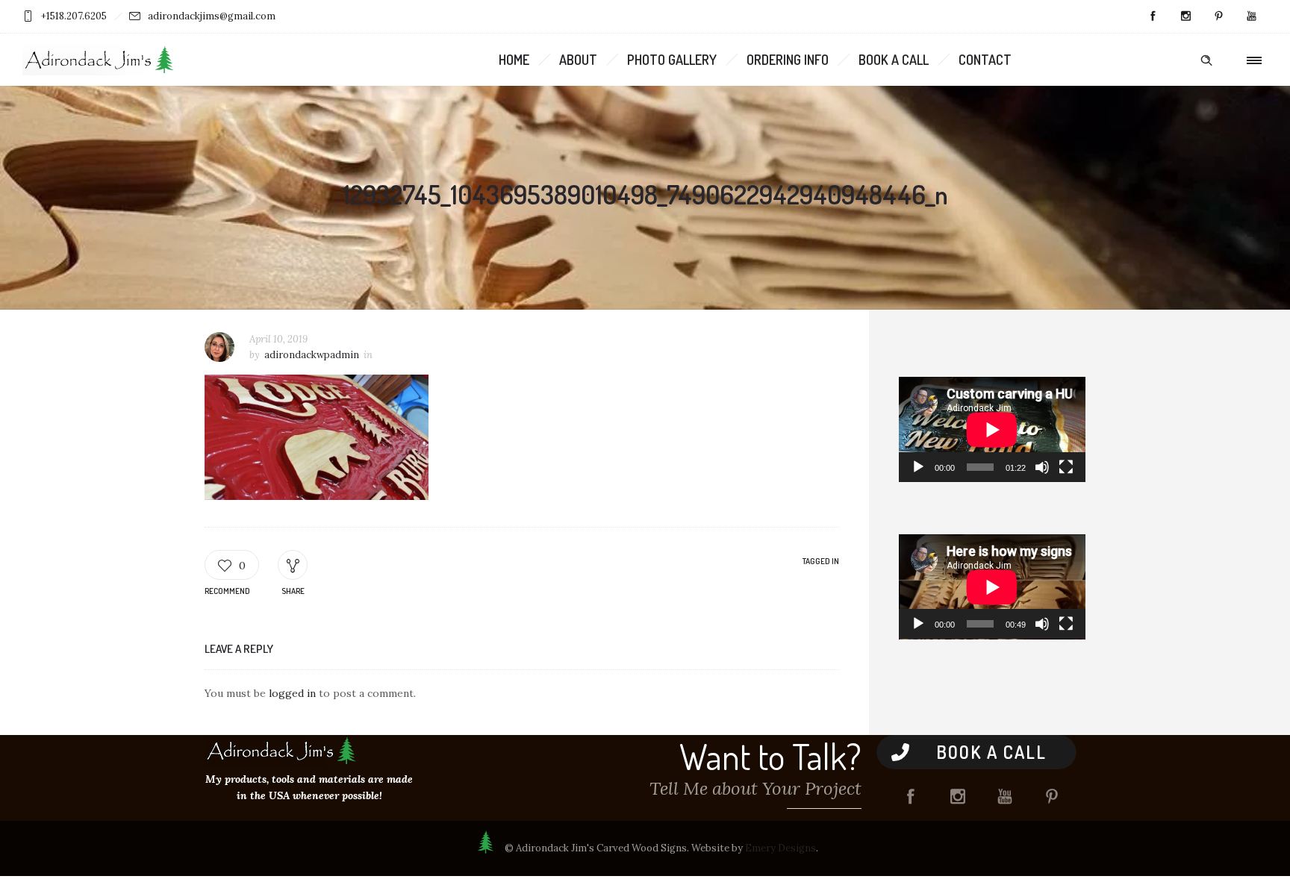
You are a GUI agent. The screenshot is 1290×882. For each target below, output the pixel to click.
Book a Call (894, 59)
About (578, 59)
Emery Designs (780, 848)
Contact (985, 59)
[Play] (918, 467)
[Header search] (1206, 60)
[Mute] (1042, 467)
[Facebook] (1152, 16)
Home (514, 59)
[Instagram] (1185, 16)
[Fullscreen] (1066, 467)
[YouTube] (1251, 16)
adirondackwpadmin (311, 354)
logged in (292, 693)
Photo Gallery (672, 59)
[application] (992, 429)
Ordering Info (788, 59)
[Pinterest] (1218, 16)
